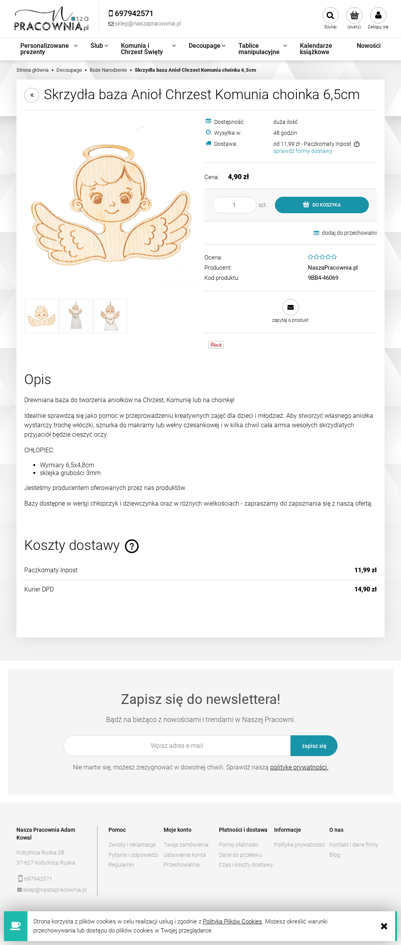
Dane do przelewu (240, 855)
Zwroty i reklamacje (131, 845)
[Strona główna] (52, 18)
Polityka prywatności (299, 845)
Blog (334, 855)
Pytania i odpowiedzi (133, 855)
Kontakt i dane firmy (353, 845)
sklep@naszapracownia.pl (55, 890)
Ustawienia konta (185, 855)
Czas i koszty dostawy (246, 865)
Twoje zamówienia (186, 845)
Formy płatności (238, 845)
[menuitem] (49, 49)
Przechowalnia (182, 865)
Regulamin (121, 865)
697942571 (38, 879)
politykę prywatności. (299, 767)
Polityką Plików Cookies (232, 921)
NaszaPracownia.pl (333, 267)
